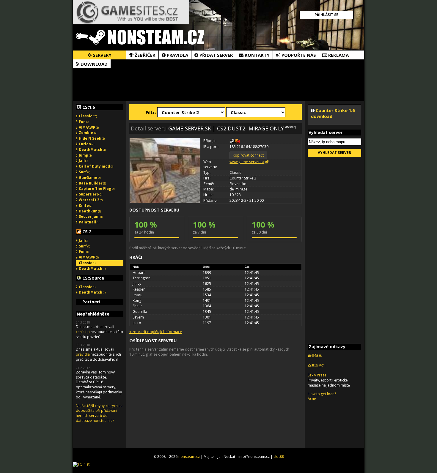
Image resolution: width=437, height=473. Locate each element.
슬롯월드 (315, 355)
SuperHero (90, 194)
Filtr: (151, 112)
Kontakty (256, 55)
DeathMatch (92, 149)
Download (93, 64)
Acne (312, 398)
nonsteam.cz (189, 456)
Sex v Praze (317, 375)
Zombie (87, 132)
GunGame (89, 177)
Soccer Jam (91, 216)
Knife (85, 205)
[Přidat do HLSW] (237, 141)
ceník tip (83, 331)
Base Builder (92, 183)
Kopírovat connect (248, 155)
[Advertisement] (218, 84)
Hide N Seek (92, 138)
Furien (86, 143)
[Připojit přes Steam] (232, 141)
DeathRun (90, 211)
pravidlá (83, 354)
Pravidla (177, 55)
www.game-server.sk (246, 161)
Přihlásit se (326, 14)
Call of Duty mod (96, 166)
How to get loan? (322, 393)
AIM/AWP (89, 127)
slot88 (278, 456)
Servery (101, 55)
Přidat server (215, 55)
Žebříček (144, 55)
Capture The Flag (96, 188)
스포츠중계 (317, 365)
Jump (85, 155)
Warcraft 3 (91, 199)
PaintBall (89, 222)
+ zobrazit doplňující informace (155, 331)
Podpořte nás (298, 55)
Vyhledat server (334, 152)
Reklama (338, 55)
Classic (88, 116)
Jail (83, 160)
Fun (84, 121)
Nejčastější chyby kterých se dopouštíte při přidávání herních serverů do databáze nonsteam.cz (99, 413)
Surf (84, 171)
